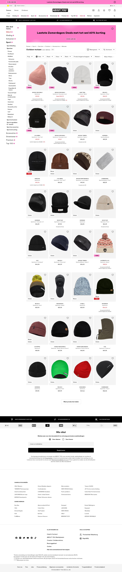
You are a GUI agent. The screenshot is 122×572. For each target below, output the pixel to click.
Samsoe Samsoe (42, 516)
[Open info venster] (115, 2)
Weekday (87, 510)
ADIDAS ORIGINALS (90, 516)
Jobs (32, 567)
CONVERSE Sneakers (44, 491)
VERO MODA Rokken (67, 489)
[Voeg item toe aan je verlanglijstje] (45, 64)
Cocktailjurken (42, 489)
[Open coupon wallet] (93, 10)
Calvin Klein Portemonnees (92, 491)
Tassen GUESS (89, 486)
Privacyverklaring (42, 567)
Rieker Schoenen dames (45, 497)
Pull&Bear (17, 516)
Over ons (19, 567)
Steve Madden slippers (44, 486)
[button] (93, 49)
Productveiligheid (100, 567)
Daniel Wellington (90, 505)
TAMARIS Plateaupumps (21, 489)
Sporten (40, 46)
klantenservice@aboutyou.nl (60, 460)
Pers (26, 567)
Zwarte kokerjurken (20, 491)
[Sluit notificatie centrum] (104, 10)
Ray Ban (16, 505)
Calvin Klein (41, 508)
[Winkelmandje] (115, 10)
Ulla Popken (41, 510)
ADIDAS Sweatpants (20, 497)
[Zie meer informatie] (37, 101)
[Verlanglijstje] (109, 10)
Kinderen (25, 10)
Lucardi (87, 513)
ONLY (62, 513)
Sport (34, 46)
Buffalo (40, 513)
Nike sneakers (65, 486)
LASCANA (64, 508)
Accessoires (56, 46)
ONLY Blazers (18, 486)
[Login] (99, 10)
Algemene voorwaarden (56, 567)
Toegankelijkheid (87, 567)
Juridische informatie (73, 567)
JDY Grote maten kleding (92, 489)
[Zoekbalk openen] (113, 16)
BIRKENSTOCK (65, 516)
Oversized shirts (66, 494)
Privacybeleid (48, 458)
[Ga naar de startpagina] (25, 530)
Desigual (63, 505)
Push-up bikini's (65, 491)
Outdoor (48, 46)
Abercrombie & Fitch (44, 505)
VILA (15, 508)
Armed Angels (18, 510)
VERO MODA (65, 510)
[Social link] (16, 538)
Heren (16, 10)
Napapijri (87, 508)
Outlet (10, 5)
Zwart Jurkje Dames (43, 494)
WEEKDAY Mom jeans (91, 494)
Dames (8, 10)
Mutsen (64, 46)
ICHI (15, 513)
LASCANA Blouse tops (20, 494)
